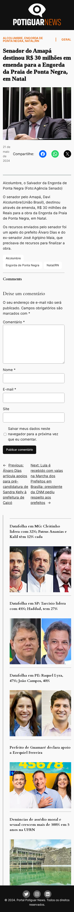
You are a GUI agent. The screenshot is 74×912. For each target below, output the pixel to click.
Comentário (14, 322)
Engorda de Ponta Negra (23, 39)
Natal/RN (32, 41)
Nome (9, 370)
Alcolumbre (13, 38)
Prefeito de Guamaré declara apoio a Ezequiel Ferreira (40, 750)
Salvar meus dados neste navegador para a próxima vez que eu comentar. (33, 434)
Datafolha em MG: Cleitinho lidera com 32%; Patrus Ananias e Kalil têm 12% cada (38, 531)
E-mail (9, 389)
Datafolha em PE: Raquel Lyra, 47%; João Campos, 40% (36, 678)
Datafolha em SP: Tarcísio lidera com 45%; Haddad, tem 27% (38, 606)
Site (6, 409)
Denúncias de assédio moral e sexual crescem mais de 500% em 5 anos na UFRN (39, 825)
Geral (66, 39)
